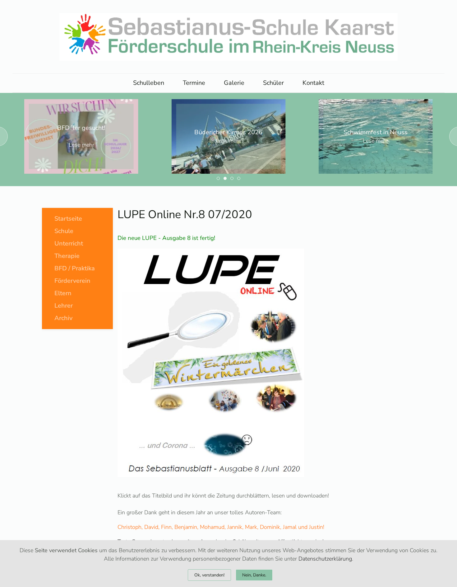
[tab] (218, 178)
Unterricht (68, 243)
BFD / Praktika (74, 268)
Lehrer (63, 305)
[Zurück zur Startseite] (228, 36)
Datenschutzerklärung (325, 558)
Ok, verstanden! (209, 575)
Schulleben (148, 83)
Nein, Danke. (254, 575)
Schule (63, 231)
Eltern (63, 293)
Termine (194, 83)
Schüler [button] (273, 83)
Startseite (68, 218)
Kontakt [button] (313, 83)
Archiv (63, 318)
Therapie (67, 256)
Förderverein (72, 281)
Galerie (234, 83)
